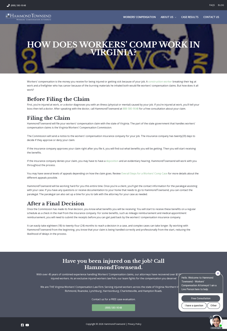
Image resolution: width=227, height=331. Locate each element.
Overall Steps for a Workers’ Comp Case (144, 173)
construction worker (160, 81)
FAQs (212, 5)
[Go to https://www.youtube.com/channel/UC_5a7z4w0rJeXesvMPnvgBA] (27, 325)
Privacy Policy (134, 323)
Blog (221, 5)
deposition (112, 161)
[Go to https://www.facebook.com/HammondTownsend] (22, 325)
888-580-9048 (131, 108)
